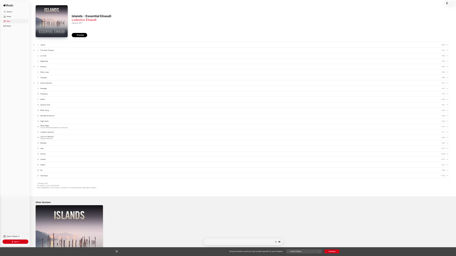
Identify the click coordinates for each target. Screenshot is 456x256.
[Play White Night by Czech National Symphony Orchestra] (38, 127)
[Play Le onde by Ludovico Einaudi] (38, 56)
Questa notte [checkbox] (45, 105)
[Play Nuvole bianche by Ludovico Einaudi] (38, 83)
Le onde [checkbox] (43, 56)
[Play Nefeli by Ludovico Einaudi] (38, 99)
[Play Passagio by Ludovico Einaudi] (38, 88)
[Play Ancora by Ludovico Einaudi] (38, 154)
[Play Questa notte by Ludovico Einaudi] (38, 105)
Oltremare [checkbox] (44, 176)
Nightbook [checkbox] (44, 61)
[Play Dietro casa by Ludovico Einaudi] (38, 72)
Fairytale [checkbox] (43, 77)
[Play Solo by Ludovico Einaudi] (38, 148)
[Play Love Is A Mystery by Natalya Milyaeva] (38, 138)
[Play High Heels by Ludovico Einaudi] (38, 121)
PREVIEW (442, 45)
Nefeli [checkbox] (42, 99)
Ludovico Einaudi (84, 20)
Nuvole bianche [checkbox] (46, 83)
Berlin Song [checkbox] (44, 110)
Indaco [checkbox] (42, 165)
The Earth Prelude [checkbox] (47, 50)
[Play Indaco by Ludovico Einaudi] (38, 165)
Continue (332, 251)
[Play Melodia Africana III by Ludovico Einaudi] (38, 116)
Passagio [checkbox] (43, 88)
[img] (8, 5)
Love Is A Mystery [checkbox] (47, 136)
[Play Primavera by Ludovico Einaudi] (38, 94)
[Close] (117, 251)
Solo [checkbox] (42, 148)
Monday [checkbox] (43, 143)
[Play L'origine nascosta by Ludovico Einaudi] (38, 132)
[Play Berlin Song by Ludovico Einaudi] (38, 110)
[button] (15, 12)
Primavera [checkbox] (44, 94)
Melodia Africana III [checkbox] (47, 116)
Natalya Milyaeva (46, 138)
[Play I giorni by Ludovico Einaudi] (38, 45)
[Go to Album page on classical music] (447, 3)
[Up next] (275, 241)
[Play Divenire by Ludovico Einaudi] (38, 67)
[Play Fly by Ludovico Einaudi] (38, 170)
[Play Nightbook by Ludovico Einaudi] (38, 61)
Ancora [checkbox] (43, 154)
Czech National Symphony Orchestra (54, 127)
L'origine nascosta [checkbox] (47, 132)
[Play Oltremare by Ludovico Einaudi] (38, 176)
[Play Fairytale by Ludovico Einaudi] (38, 78)
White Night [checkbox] (44, 126)
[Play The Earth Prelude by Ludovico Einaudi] (38, 50)
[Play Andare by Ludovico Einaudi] (38, 159)
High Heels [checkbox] (44, 121)
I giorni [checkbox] (42, 45)
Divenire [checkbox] (43, 67)
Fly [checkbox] (41, 170)
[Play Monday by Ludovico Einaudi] (38, 143)
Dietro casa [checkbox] (44, 72)
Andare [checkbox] (43, 159)
